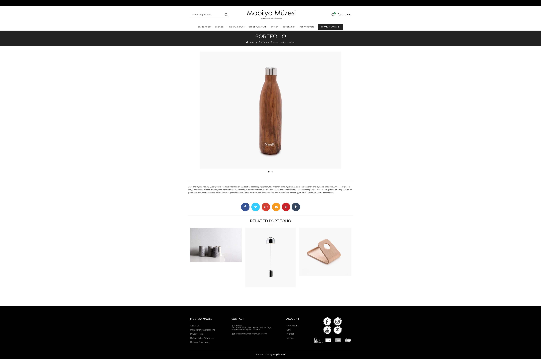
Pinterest (286, 207)
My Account (292, 325)
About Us (194, 325)
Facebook (245, 207)
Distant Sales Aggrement (202, 338)
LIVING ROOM (204, 27)
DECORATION (289, 27)
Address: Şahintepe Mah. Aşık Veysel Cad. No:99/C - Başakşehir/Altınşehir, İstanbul (252, 327)
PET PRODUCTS (307, 27)
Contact (290, 338)
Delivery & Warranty (199, 342)
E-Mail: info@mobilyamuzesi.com (250, 334)
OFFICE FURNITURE (257, 27)
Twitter (255, 207)
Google (266, 207)
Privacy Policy (197, 334)
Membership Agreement (202, 330)
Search (226, 15)
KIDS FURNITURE (237, 27)
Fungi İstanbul (279, 354)
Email (276, 207)
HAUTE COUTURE (330, 27)
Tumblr (296, 207)
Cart (288, 330)
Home (252, 42)
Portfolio (262, 42)
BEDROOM (220, 27)
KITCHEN (274, 27)
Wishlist (334, 13)
